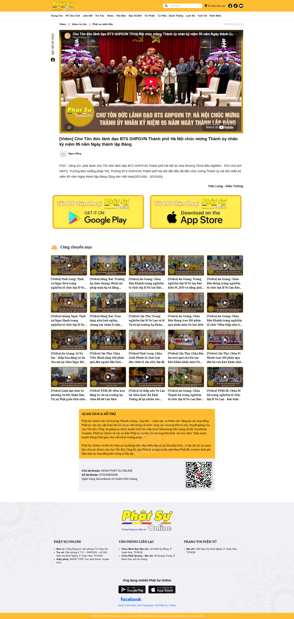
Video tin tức (79, 24)
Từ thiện (149, 15)
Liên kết (88, 15)
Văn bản (121, 15)
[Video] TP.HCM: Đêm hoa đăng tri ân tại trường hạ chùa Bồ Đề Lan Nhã (107, 395)
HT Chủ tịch (73, 15)
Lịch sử (190, 15)
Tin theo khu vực (216, 5)
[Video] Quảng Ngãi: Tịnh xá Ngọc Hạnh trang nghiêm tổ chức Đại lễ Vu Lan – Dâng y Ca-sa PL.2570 (68, 325)
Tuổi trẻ (202, 15)
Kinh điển (215, 15)
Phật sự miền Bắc (103, 24)
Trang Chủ (57, 15)
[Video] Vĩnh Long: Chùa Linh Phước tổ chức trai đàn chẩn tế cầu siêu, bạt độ (146, 358)
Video (110, 15)
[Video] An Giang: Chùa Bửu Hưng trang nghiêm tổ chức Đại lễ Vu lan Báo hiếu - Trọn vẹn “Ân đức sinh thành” (223, 288)
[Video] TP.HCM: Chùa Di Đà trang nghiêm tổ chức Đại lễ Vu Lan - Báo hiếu (224, 395)
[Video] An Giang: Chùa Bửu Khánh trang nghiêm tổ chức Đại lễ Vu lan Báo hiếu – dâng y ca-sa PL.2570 (146, 288)
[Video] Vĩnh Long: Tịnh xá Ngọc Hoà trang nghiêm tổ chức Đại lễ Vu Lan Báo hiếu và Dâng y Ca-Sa (67, 288)
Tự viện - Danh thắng (170, 15)
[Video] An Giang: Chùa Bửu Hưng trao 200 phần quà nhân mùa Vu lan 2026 (185, 320)
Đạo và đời (135, 15)
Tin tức (99, 15)
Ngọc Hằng (74, 153)
